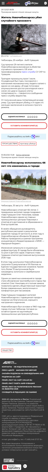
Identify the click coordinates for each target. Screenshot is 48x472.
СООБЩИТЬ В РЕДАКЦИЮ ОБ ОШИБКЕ (19, 392)
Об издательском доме (26, 367)
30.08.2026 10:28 (7, 155)
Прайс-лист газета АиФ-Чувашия (18, 383)
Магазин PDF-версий (26, 370)
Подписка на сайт (11, 377)
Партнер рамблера (21, 460)
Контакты (7, 367)
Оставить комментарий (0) (24, 126)
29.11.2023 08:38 (7, 10)
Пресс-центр (8, 370)
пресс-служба (28, 72)
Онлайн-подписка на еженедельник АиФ (23, 373)
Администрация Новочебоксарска (16, 201)
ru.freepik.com (16, 56)
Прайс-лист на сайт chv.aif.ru (17, 380)
